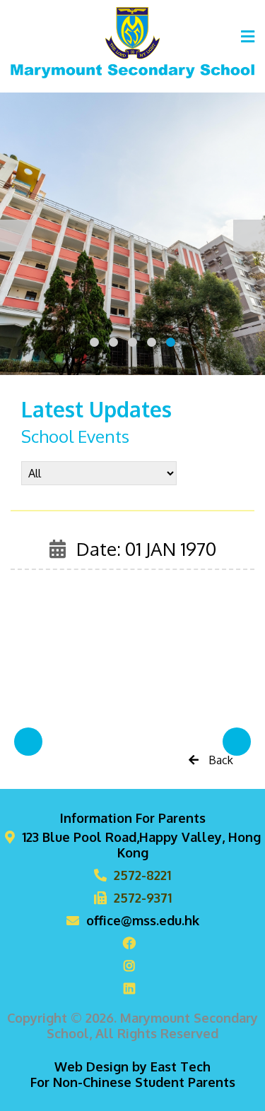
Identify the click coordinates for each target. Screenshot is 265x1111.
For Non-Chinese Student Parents (132, 1082)
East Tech (181, 1066)
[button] (94, 342)
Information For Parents (133, 818)
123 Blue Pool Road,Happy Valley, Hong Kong (141, 844)
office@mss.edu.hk (142, 920)
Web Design (91, 1066)
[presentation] (16, 235)
